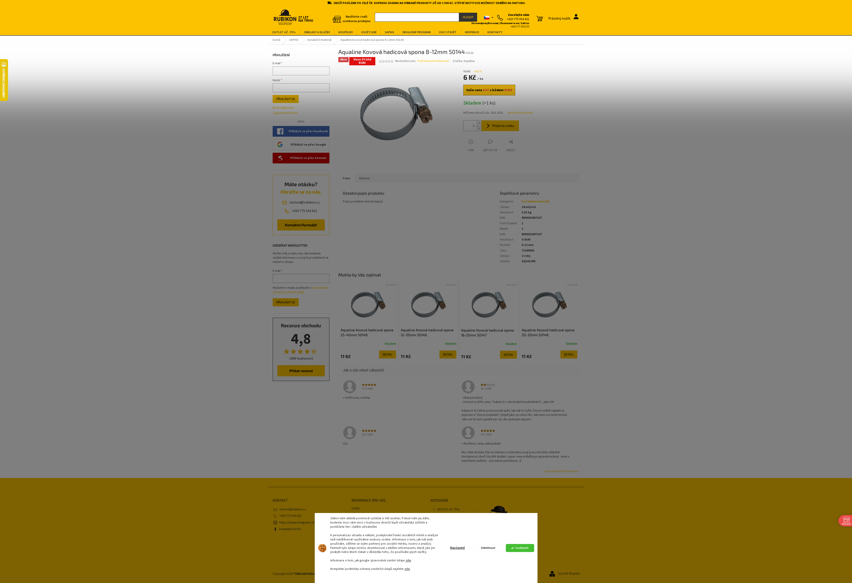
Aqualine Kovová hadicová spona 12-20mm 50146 (427, 332)
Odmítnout (488, 548)
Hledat (468, 17)
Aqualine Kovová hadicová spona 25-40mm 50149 (367, 332)
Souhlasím (522, 548)
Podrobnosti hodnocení (433, 61)
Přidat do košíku (503, 126)
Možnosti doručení (520, 113)
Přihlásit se (285, 99)
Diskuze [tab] (364, 178)
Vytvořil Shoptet (569, 574)
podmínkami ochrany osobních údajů (301, 290)
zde (408, 560)
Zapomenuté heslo (285, 113)
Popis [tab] (346, 178)
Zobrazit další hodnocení (560, 471)
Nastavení (457, 548)
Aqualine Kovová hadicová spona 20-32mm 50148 (548, 332)
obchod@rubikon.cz (292, 509)
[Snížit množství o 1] (479, 128)
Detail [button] (387, 354)
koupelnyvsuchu (290, 529)
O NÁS (355, 508)
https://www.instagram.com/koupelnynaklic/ (308, 522)
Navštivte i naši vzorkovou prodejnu (356, 19)
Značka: (464, 61)
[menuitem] (284, 32)
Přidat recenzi (301, 371)
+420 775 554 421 (290, 516)
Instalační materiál (536, 201)
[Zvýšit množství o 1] (479, 123)
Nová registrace (283, 108)
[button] (368, 354)
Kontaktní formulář (301, 225)
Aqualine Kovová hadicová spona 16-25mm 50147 (487, 332)
